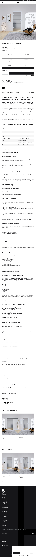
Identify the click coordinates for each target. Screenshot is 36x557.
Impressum (28, 555)
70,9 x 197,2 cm (9, 54)
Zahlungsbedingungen (4, 502)
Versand (9, 48)
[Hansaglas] (3, 89)
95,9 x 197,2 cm (9, 59)
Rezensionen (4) (31, 92)
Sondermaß (9, 61)
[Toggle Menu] (2, 2)
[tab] (10, 92)
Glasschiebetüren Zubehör (5, 515)
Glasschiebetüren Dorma (5, 512)
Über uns (30, 0)
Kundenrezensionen (7, 45)
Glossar (27, 0)
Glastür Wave (21, 475)
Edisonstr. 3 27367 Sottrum (3, 493)
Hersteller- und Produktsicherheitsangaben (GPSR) (10, 92)
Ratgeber (23, 0)
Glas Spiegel (3, 524)
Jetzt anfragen (8, 80)
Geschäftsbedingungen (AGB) (5, 501)
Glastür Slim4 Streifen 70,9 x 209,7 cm (8, 475)
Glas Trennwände (4, 525)
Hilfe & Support (3, 497)
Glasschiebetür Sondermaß (5, 545)
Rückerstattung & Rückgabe (5, 507)
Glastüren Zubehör (4, 521)
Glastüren (7, 82)
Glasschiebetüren (4, 541)
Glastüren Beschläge (4, 520)
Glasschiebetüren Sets (4, 511)
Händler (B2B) (3, 498)
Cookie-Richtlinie (21, 555)
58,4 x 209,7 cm (26, 52)
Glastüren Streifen (21, 82)
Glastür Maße (3, 540)
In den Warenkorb (22, 73)
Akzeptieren (16, 553)
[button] (18, 64)
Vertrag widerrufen (4, 506)
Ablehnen (24, 553)
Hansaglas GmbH (4, 491)
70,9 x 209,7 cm (26, 54)
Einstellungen (31, 553)
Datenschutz (24, 555)
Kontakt (33, 0)
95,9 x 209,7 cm (26, 59)
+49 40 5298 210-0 (4, 494)
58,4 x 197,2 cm (9, 52)
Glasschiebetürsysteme (4, 516)
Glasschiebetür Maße (4, 542)
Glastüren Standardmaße (14, 82)
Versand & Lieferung (4, 503)
